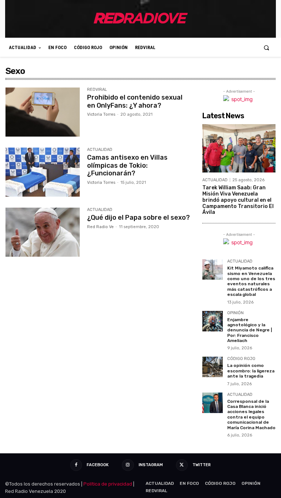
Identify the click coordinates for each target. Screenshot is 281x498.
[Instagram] (128, 465)
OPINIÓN (235, 313)
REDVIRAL (97, 90)
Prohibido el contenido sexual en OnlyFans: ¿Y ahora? (135, 101)
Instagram (151, 464)
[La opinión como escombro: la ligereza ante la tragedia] (212, 367)
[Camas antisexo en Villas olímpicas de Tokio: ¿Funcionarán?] (42, 172)
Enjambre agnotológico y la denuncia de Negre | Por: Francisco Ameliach (249, 330)
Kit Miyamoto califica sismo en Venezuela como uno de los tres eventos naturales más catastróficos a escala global (251, 281)
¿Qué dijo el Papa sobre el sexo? (138, 217)
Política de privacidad (107, 484)
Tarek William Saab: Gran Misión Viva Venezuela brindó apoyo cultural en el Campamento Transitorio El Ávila (238, 200)
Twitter (201, 464)
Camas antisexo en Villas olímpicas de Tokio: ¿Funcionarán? (127, 165)
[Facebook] (76, 465)
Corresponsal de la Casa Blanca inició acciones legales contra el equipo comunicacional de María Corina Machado (251, 414)
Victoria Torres (101, 114)
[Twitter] (182, 465)
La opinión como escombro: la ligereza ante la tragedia (250, 371)
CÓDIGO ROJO (241, 359)
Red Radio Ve (100, 226)
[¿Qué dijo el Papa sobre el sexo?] (42, 232)
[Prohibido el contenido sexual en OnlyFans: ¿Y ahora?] (42, 112)
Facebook (98, 464)
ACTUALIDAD (99, 150)
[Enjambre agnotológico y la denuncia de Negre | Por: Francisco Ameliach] (212, 321)
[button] (266, 47)
